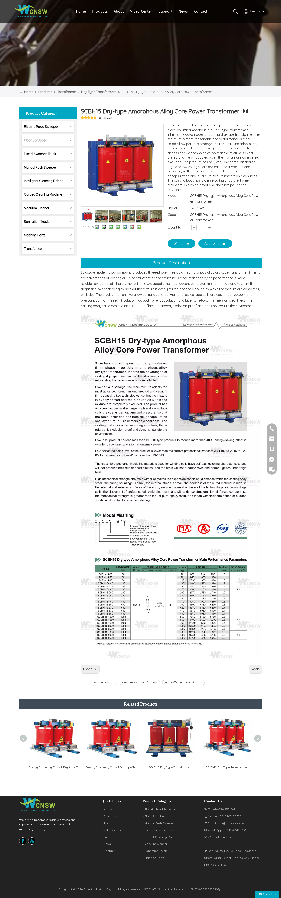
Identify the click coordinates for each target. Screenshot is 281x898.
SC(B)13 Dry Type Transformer (169, 767)
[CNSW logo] (37, 804)
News (183, 11)
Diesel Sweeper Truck (40, 154)
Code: (172, 214)
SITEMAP (150, 889)
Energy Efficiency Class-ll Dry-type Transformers (54, 767)
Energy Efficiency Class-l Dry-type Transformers (112, 767)
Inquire (184, 243)
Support (166, 11)
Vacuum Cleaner (36, 208)
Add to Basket (215, 243)
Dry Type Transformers (99, 682)
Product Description (171, 262)
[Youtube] (31, 841)
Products (100, 11)
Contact (201, 11)
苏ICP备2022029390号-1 (206, 889)
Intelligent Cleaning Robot (43, 181)
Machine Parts (34, 235)
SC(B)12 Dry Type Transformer (226, 767)
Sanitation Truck (36, 221)
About (119, 11)
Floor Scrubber (35, 140)
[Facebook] (22, 841)
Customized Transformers (139, 682)
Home (81, 11)
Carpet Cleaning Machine (43, 194)
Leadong (180, 889)
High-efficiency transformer (183, 682)
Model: (172, 196)
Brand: (173, 208)
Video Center (141, 11)
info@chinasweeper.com (234, 823)
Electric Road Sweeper (41, 127)
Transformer (33, 249)
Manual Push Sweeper (40, 167)
